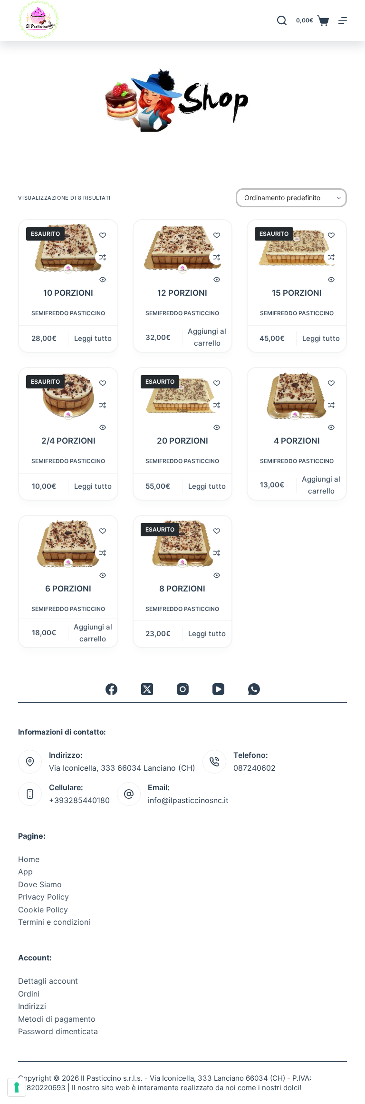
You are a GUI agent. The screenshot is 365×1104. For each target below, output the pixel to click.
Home (28, 859)
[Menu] (342, 20)
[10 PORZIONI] (68, 247)
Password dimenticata (58, 1031)
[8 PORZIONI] (182, 543)
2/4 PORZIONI (68, 440)
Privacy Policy (43, 896)
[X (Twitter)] (147, 689)
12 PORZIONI (182, 293)
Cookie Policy (43, 909)
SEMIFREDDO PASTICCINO (68, 313)
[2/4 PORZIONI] (68, 395)
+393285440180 (79, 800)
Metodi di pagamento (57, 1019)
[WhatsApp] (254, 689)
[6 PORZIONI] (68, 543)
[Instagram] (183, 689)
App (25, 871)
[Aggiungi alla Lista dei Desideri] (102, 234)
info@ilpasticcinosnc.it (188, 800)
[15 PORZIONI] (297, 247)
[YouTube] (218, 689)
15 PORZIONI (297, 293)
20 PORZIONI (182, 440)
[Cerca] (282, 20)
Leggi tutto (93, 338)
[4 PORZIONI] (297, 395)
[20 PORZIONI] (182, 395)
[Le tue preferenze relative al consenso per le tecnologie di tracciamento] (17, 1087)
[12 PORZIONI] (182, 247)
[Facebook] (111, 689)
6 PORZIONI (68, 588)
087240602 (254, 768)
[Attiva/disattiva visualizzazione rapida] (102, 279)
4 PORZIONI (297, 440)
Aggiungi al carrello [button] (207, 337)
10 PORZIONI (68, 293)
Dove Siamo (40, 884)
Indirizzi (32, 1006)
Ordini (28, 993)
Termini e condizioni (54, 922)
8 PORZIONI (182, 588)
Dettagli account (48, 981)
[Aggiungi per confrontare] (102, 257)
